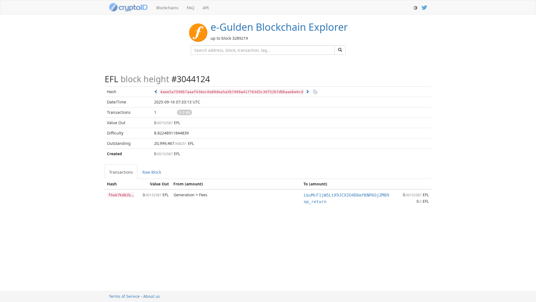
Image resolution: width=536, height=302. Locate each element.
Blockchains (167, 7)
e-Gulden (279, 27)
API (206, 7)
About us (151, 296)
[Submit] (340, 50)
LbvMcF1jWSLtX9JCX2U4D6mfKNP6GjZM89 (346, 195)
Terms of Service (124, 296)
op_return (315, 201)
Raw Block (151, 172)
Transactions (121, 172)
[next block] (307, 91)
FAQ (190, 7)
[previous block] (156, 91)
